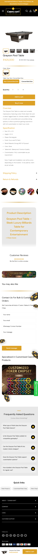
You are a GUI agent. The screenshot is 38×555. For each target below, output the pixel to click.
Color (6, 68)
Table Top (13, 78)
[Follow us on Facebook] (3, 535)
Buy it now (19, 103)
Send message (11, 348)
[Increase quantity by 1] (23, 90)
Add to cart (19, 97)
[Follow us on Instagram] (10, 535)
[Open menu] (3, 11)
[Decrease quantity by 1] (13, 90)
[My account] (30, 11)
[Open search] (27, 11)
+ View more (11, 238)
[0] (34, 11)
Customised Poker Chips (20, 488)
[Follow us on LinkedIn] (21, 535)
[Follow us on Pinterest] (14, 535)
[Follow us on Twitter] (7, 535)
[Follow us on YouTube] (18, 535)
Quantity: (6, 90)
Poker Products (6, 488)
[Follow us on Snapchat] (25, 535)
